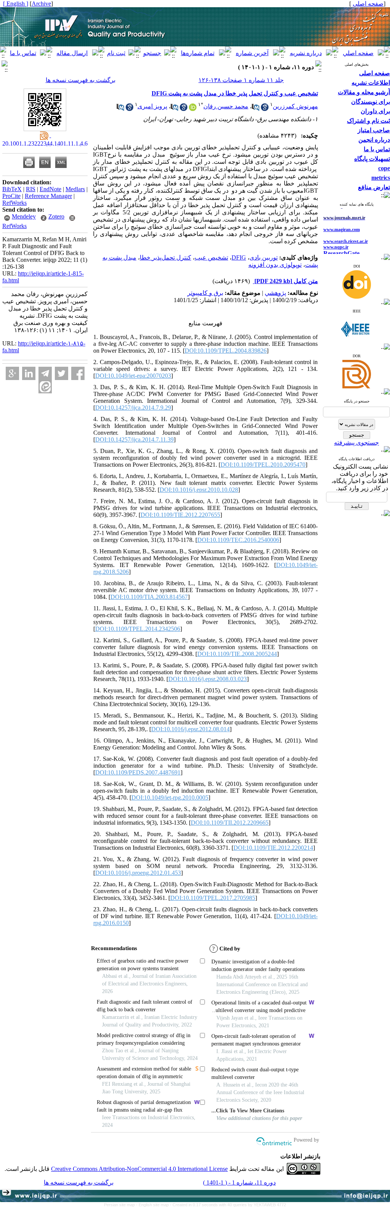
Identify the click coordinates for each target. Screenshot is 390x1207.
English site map (154, 1204)
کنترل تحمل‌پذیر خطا (165, 257)
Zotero (56, 216)
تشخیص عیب (211, 257)
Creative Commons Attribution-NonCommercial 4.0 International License (139, 1169)
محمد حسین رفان (225, 106)
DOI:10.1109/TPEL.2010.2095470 (263, 464)
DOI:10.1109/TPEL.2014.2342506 (137, 629)
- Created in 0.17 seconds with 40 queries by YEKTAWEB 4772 (228, 1204)
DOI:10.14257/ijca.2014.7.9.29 (133, 407)
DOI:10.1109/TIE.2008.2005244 (237, 654)
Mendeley (24, 216)
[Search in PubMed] (255, 109)
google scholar (337, 249)
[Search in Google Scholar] (265, 109)
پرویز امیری (152, 106)
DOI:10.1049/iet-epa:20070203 (133, 375)
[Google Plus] (12, 373)
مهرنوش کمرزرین (295, 106)
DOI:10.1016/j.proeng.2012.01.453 (138, 873)
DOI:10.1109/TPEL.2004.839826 (226, 350)
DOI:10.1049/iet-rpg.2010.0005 (169, 797)
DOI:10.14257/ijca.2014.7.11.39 (134, 439)
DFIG (239, 257)
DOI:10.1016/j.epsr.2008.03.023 (207, 679)
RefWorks (14, 203)
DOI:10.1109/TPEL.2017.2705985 (212, 898)
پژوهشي (275, 293)
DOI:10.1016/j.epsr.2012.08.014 (190, 729)
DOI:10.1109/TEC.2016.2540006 (238, 540)
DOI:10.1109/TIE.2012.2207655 (180, 515)
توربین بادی (263, 257)
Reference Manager (48, 196)
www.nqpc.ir (335, 237)
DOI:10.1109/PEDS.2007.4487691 (138, 772)
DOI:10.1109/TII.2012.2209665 (230, 822)
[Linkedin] (28, 373)
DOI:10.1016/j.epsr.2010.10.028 (199, 489)
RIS (30, 189)
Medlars (75, 189)
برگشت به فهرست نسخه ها (80, 80)
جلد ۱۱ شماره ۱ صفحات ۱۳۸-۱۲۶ (241, 80)
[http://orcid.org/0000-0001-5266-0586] (193, 109)
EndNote (50, 189)
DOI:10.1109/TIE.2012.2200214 (273, 847)
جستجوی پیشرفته (356, 442)
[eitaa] (45, 386)
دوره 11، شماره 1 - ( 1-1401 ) (239, 1182)
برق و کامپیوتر (205, 293)
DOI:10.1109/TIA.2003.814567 (149, 597)
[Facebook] (78, 373)
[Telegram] (45, 373)
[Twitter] (61, 373)
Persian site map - (121, 1204)
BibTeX (12, 189)
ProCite (11, 196)
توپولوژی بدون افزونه (275, 264)
